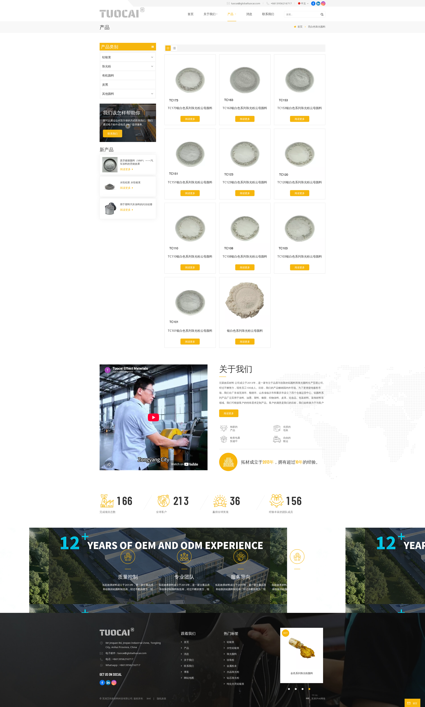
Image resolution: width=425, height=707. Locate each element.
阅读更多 (125, 169)
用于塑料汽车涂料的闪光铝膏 (136, 204)
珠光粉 (106, 66)
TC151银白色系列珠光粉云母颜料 (190, 182)
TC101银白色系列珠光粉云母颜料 (190, 331)
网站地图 (189, 677)
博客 (186, 671)
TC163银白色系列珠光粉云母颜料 (244, 108)
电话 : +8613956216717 (119, 659)
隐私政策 (161, 698)
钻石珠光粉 (233, 677)
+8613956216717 (281, 3)
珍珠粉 (230, 660)
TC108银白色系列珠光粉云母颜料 (244, 256)
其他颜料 (108, 94)
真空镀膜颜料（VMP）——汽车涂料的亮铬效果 (136, 162)
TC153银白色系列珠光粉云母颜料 (299, 108)
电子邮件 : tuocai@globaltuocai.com (126, 653)
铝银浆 (106, 57)
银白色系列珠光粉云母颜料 (245, 331)
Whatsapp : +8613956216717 (123, 665)
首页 (191, 14)
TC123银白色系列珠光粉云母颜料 (244, 182)
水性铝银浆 (233, 648)
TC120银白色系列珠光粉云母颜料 (299, 182)
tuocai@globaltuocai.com (245, 3)
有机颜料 (108, 75)
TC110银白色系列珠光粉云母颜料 (190, 256)
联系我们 (268, 14)
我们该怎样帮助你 (121, 112)
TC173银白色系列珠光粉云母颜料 (190, 108)
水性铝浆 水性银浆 (130, 182)
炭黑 (105, 85)
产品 (230, 14)
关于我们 (209, 14)
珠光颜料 (232, 654)
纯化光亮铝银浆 (235, 683)
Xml (149, 698)
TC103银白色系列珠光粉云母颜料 (299, 256)
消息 (249, 14)
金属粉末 (232, 665)
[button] (289, 689)
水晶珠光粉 (233, 671)
